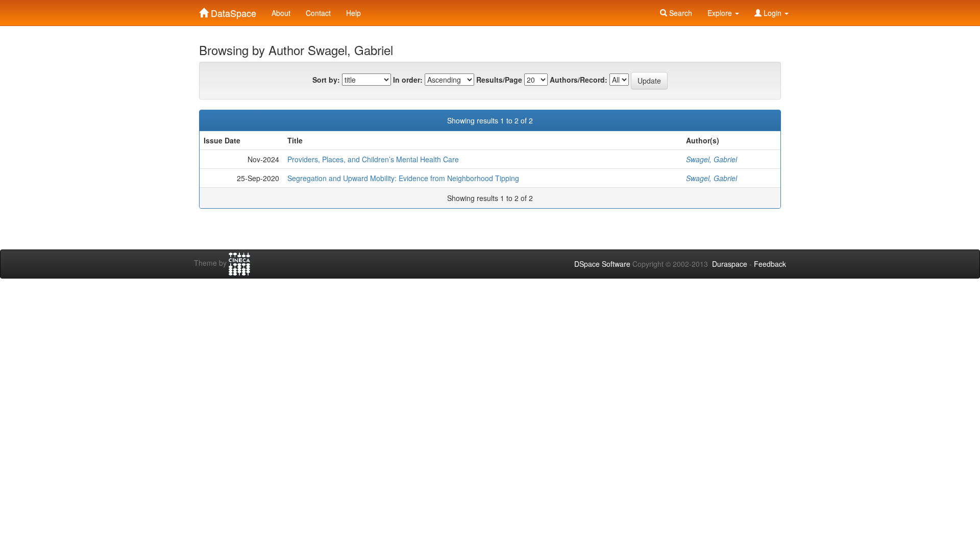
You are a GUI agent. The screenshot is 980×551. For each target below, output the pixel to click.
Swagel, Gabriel (711, 159)
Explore (720, 13)
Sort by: (326, 79)
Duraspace (729, 264)
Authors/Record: (578, 79)
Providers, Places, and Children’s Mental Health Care (373, 159)
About (281, 13)
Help (353, 13)
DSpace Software (602, 264)
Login (772, 13)
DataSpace (232, 10)
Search (679, 13)
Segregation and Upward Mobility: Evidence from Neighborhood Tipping (403, 178)
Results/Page (499, 79)
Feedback (770, 264)
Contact (318, 13)
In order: (408, 79)
